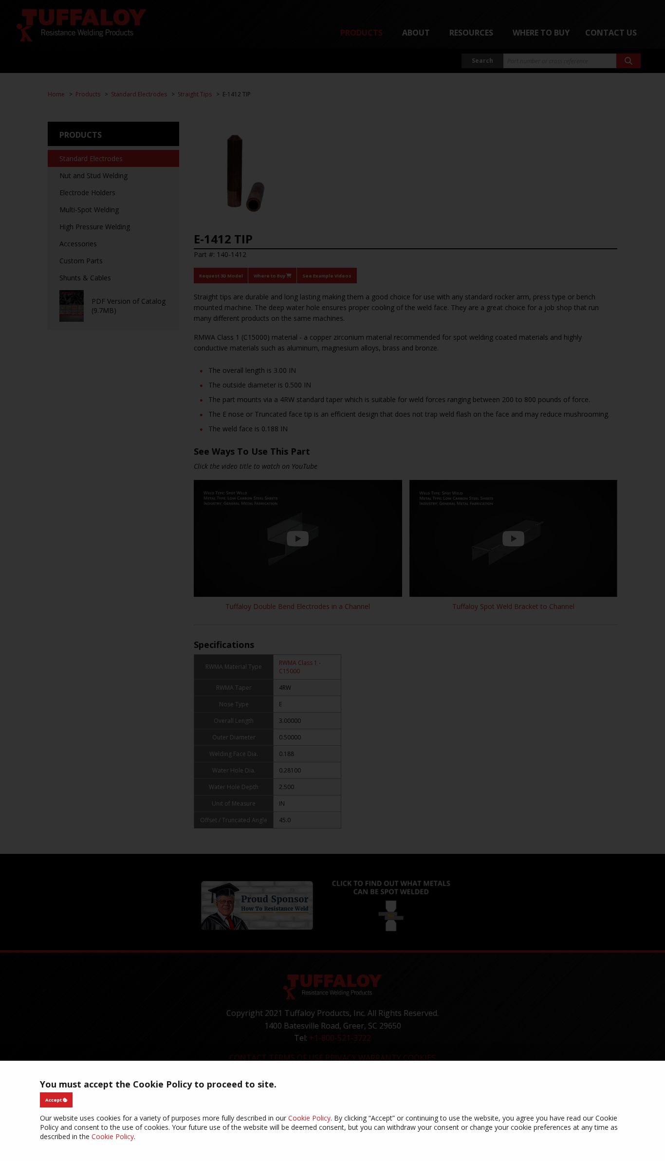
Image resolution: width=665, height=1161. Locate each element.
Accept (54, 1100)
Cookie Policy (309, 1118)
